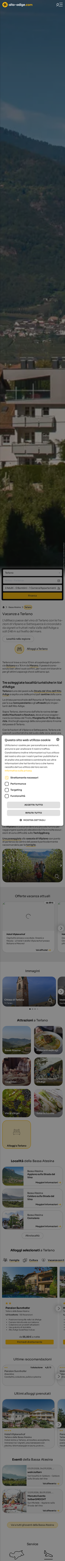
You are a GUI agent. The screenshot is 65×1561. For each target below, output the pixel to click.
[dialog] (32, 780)
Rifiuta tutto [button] (33, 813)
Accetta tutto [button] (33, 805)
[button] (32, 820)
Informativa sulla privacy (18, 770)
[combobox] (57, 739)
